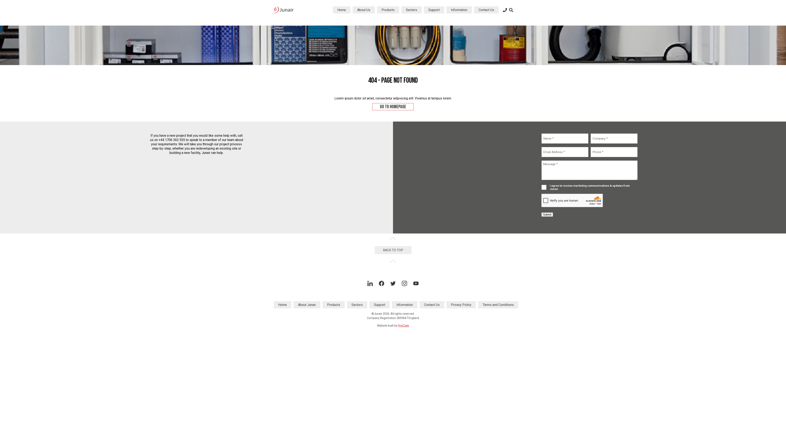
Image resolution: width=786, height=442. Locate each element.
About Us (363, 10)
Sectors (411, 10)
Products (388, 10)
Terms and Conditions (498, 305)
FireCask (403, 325)
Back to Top (393, 250)
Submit (547, 214)
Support (434, 10)
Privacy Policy (461, 305)
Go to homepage (393, 107)
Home (341, 10)
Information (459, 10)
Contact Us (486, 10)
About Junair (307, 305)
